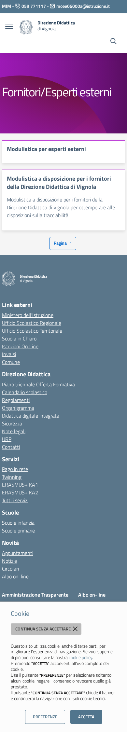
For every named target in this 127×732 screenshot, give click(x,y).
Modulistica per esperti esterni (46, 149)
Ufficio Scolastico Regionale (31, 323)
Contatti (11, 447)
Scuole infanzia (18, 523)
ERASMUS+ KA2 (20, 492)
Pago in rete (15, 469)
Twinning (11, 477)
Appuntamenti (17, 553)
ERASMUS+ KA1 (20, 485)
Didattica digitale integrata (30, 416)
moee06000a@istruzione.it (83, 6)
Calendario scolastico (24, 392)
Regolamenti (16, 400)
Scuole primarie (18, 530)
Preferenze (45, 716)
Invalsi (9, 354)
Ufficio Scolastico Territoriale (32, 331)
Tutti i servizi (15, 500)
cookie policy (80, 657)
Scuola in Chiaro (19, 338)
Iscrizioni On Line (20, 346)
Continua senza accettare (43, 629)
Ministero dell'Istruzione (27, 315)
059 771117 (33, 6)
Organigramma (18, 408)
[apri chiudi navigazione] (9, 27)
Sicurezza (12, 423)
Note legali (13, 431)
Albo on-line (15, 576)
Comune (11, 362)
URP (6, 439)
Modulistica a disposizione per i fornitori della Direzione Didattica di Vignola (59, 182)
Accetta (86, 716)
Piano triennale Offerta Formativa (38, 384)
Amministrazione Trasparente (35, 595)
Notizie (9, 561)
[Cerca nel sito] (113, 42)
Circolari (10, 569)
